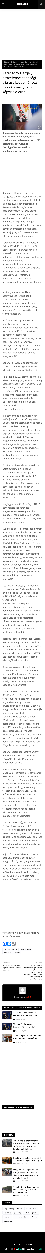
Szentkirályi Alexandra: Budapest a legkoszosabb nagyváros (27, 1037)
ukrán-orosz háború (21, 1217)
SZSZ (28, 997)
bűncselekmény (31, 1209)
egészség (7, 1213)
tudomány (7, 1217)
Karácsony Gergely (17, 62)
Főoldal (7, 62)
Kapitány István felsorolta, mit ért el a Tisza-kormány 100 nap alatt (27, 1159)
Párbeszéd (7, 952)
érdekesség (8, 1221)
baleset (19, 1209)
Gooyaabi (38, 1249)
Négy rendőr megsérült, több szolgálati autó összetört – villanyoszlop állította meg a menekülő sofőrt (26, 1173)
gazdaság (17, 1213)
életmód (34, 1217)
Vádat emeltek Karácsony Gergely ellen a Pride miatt (25, 1014)
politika (17, 952)
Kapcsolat (28, 1244)
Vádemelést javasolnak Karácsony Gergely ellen (24, 1025)
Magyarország (26, 949)
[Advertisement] (22, 36)
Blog (20, 1249)
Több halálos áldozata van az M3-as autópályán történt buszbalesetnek (26, 1190)
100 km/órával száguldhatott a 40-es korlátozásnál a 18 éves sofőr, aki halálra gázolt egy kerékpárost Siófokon (26, 1145)
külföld (26, 1213)
